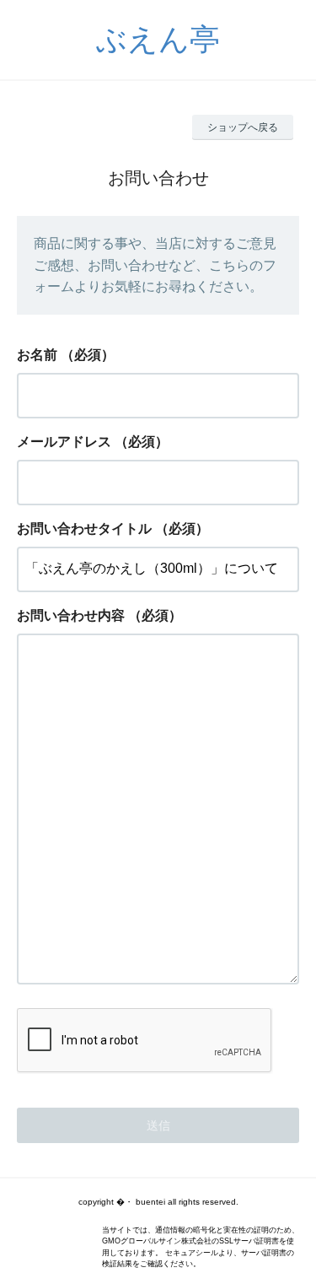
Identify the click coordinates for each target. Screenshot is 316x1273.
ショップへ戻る (242, 127)
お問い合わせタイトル (84, 528)
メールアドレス (64, 441)
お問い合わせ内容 (71, 615)
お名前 (37, 355)
